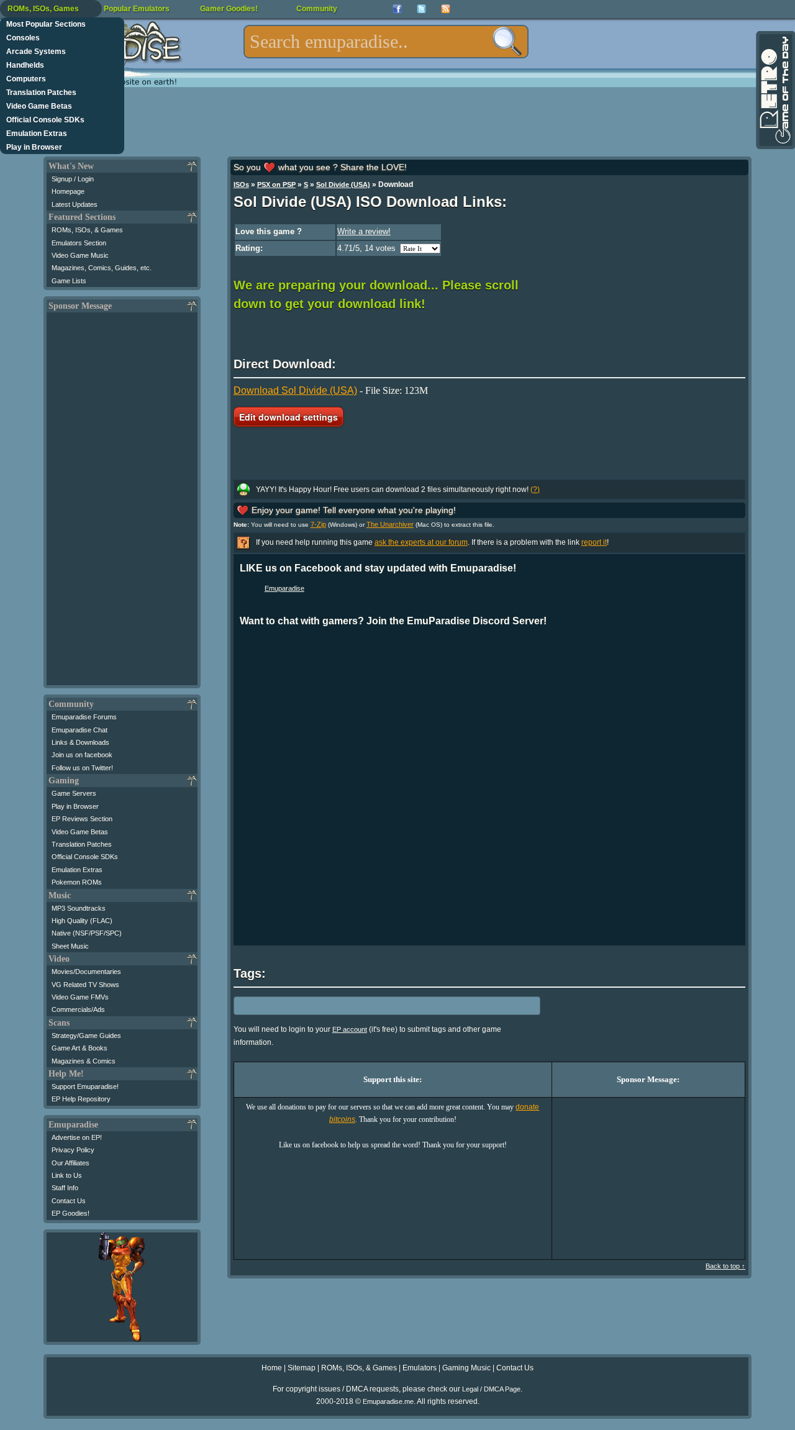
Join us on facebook (82, 754)
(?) (535, 489)
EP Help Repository (81, 1099)
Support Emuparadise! (85, 1086)
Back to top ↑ (725, 1266)
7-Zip (318, 524)
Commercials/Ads (78, 1009)
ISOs (241, 184)
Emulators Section (79, 243)
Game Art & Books (79, 1048)
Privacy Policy (73, 1150)
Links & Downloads (80, 742)
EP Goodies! (70, 1213)
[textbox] (386, 41)
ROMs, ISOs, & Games (87, 230)
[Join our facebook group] (397, 9)
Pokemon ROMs (77, 882)
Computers (26, 79)
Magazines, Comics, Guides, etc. (102, 267)
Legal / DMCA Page (491, 1389)
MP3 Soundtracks (79, 908)
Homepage (68, 191)
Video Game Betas (39, 106)
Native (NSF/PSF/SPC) (87, 933)
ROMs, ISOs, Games (43, 8)
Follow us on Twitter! (82, 768)
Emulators (419, 1368)
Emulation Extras (36, 133)
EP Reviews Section (82, 818)
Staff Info (65, 1187)
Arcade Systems (36, 51)
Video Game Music (80, 255)
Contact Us (69, 1201)
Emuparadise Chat (79, 730)
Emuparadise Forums (84, 717)
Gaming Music (466, 1368)
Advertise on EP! (77, 1137)
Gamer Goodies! (229, 8)
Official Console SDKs (45, 120)
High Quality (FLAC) (82, 920)
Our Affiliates (70, 1163)
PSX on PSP (276, 184)
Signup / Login (73, 179)
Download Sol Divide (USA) (295, 390)
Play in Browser (34, 147)
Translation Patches (41, 92)
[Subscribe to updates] (446, 9)
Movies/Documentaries (86, 971)
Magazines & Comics (84, 1061)
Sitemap (302, 1368)
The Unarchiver (390, 524)
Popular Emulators (137, 8)
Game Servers (74, 793)
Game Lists (69, 281)
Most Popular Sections (46, 24)
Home (271, 1368)
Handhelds (25, 65)
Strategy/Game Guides (86, 1035)
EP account (349, 1029)
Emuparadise (284, 588)
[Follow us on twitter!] (421, 9)
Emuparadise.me (388, 1401)
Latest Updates (75, 204)
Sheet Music (70, 946)
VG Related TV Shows (85, 984)
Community (316, 8)
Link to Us (67, 1175)
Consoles (23, 38)
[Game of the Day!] (774, 90)
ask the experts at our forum (421, 542)
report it (594, 542)
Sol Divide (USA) (343, 184)
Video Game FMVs (80, 997)
